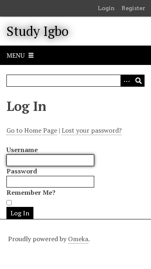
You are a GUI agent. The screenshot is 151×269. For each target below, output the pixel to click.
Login (106, 8)
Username (22, 149)
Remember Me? (31, 192)
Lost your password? (92, 130)
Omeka (78, 238)
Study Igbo (37, 31)
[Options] (126, 81)
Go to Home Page (31, 130)
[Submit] (138, 81)
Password (21, 171)
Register (133, 8)
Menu (15, 55)
